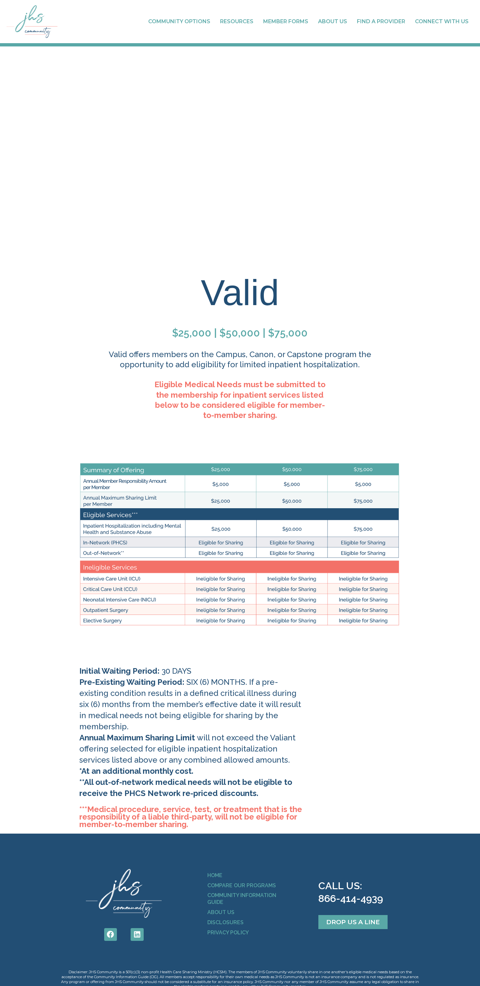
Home (214, 875)
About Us (332, 21)
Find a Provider (381, 21)
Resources (236, 21)
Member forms (285, 21)
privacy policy (228, 932)
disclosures (225, 922)
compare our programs (241, 885)
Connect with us (442, 21)
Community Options (179, 21)
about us (220, 912)
